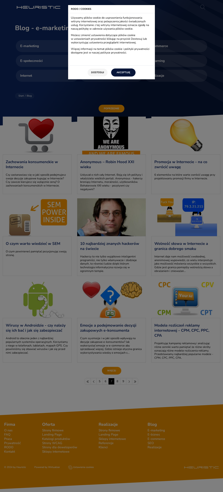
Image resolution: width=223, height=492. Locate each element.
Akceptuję (123, 72)
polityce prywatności (113, 53)
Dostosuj (97, 72)
